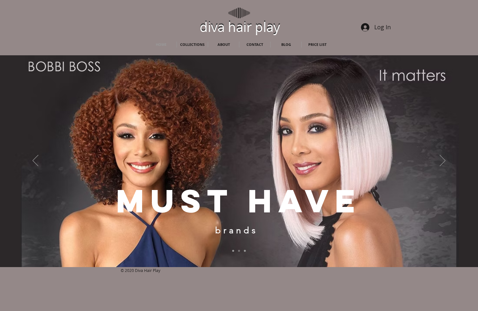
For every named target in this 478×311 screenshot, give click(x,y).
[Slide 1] (239, 251)
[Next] (442, 161)
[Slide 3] (233, 251)
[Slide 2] (245, 251)
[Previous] (35, 161)
